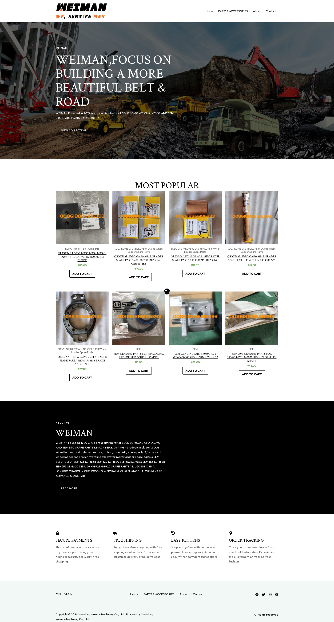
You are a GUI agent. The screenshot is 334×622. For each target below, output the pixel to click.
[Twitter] (263, 594)
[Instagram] (270, 594)
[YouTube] (276, 594)
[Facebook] (257, 594)
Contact (271, 11)
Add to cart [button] (82, 273)
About (257, 11)
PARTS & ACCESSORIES (233, 11)
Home (209, 11)
